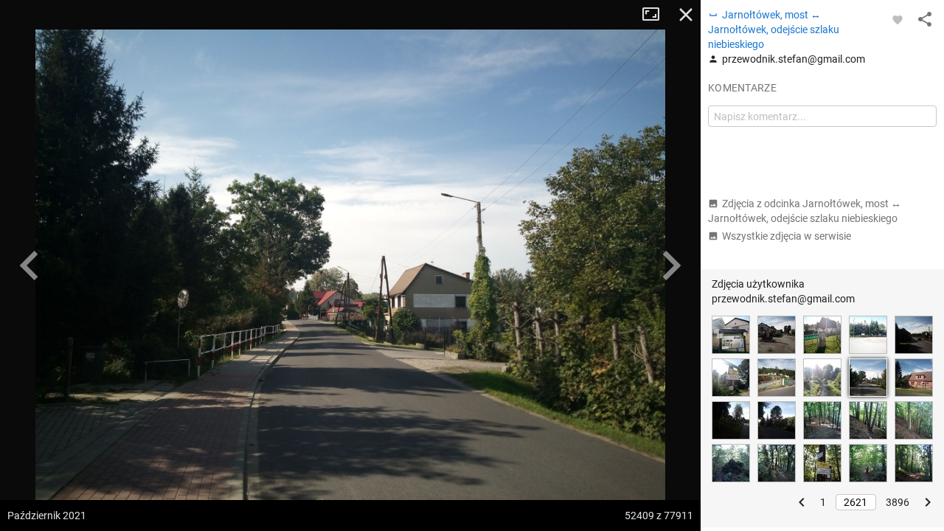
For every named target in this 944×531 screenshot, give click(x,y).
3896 (897, 502)
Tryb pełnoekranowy (656, 15)
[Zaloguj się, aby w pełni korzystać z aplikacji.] (897, 19)
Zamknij (686, 15)
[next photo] (671, 265)
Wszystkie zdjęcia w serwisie (786, 236)
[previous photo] (29, 265)
